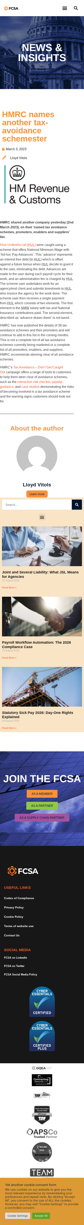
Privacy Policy (14, 907)
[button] (65, 8)
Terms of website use (19, 926)
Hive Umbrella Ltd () (18, 245)
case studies (30, 386)
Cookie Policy (13, 916)
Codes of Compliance (19, 898)
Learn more (37, 494)
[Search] (77, 505)
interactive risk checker (33, 382)
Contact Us (12, 935)
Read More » (9, 587)
